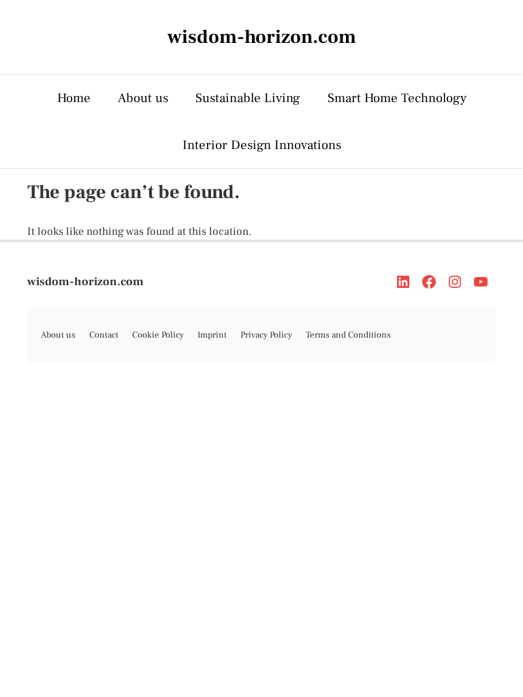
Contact (103, 334)
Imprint (212, 334)
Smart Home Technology (397, 98)
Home (74, 98)
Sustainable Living (247, 98)
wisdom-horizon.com (85, 281)
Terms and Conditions (348, 334)
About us (143, 98)
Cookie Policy (158, 334)
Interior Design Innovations (262, 145)
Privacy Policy (266, 334)
